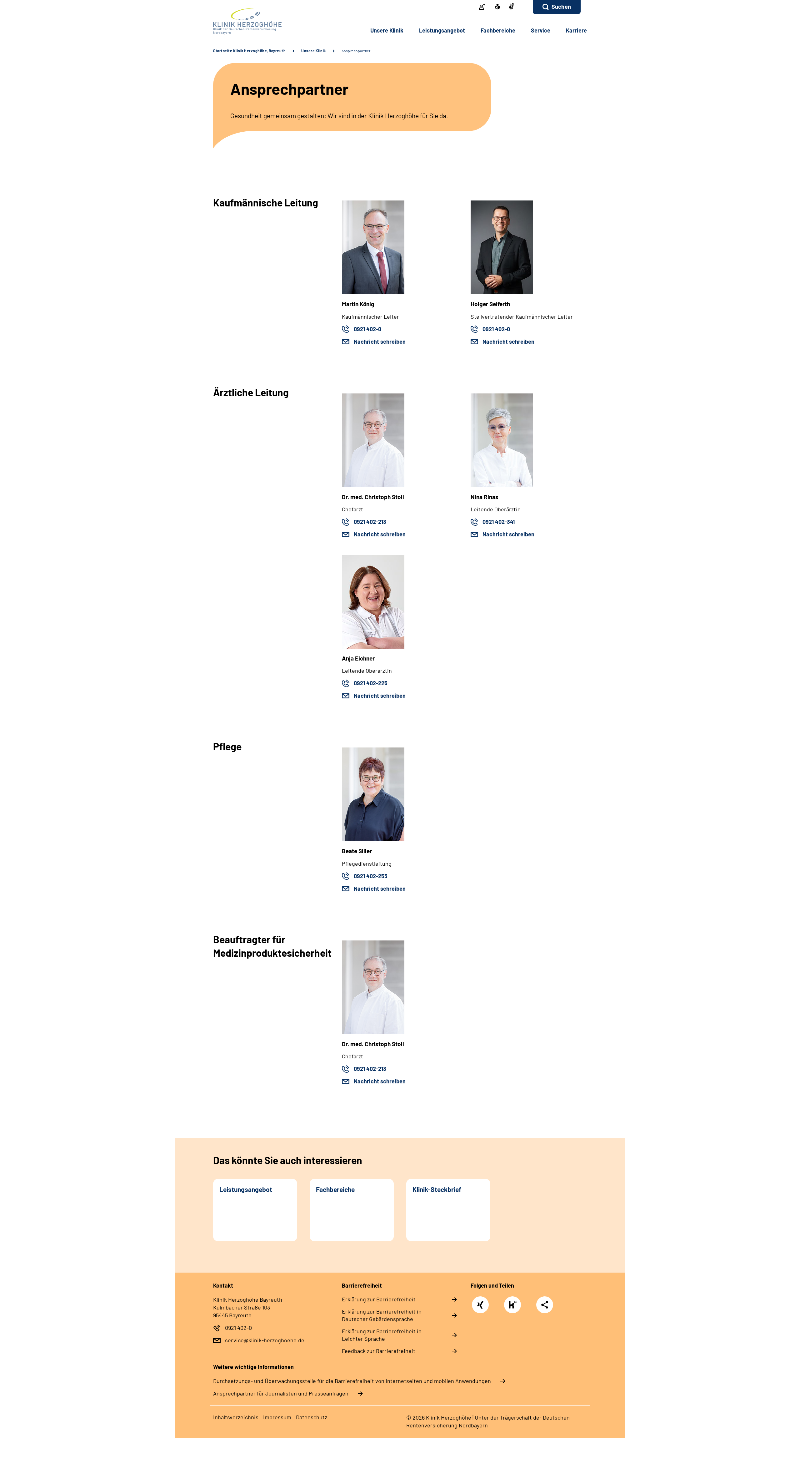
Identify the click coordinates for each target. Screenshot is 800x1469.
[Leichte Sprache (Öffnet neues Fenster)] (497, 7)
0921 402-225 (371, 683)
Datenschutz (311, 1417)
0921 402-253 (371, 876)
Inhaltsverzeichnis (235, 1417)
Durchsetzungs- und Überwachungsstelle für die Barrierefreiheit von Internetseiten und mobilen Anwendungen (352, 1380)
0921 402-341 (498, 521)
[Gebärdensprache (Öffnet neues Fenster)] (511, 7)
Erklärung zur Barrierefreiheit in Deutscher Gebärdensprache (382, 1315)
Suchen (561, 6)
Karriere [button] (576, 30)
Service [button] (540, 30)
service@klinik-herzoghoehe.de (264, 1340)
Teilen (544, 1304)
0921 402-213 (370, 521)
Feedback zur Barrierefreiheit (378, 1350)
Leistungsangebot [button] (442, 30)
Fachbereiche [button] (498, 30)
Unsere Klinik (313, 50)
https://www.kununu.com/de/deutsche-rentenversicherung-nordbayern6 (514, 1306)
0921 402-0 (367, 329)
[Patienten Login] (482, 7)
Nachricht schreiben (380, 341)
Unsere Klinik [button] (386, 30)
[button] (557, 7)
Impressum (277, 1417)
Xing (480, 1301)
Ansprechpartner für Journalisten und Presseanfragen (280, 1393)
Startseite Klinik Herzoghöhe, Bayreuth (249, 50)
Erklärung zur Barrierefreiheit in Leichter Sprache (382, 1335)
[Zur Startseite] (255, 21)
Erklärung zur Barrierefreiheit (379, 1299)
